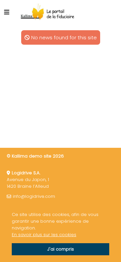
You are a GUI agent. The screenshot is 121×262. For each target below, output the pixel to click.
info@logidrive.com (34, 196)
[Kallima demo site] (47, 11)
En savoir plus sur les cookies (44, 234)
